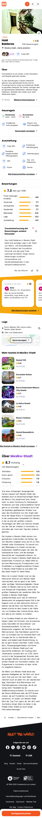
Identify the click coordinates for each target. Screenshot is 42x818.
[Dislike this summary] (37, 270)
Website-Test (31, 802)
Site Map (12, 807)
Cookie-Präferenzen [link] (25, 807)
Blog (6, 763)
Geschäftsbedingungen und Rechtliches (21, 796)
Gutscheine (10, 802)
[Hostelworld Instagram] (18, 747)
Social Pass (21, 769)
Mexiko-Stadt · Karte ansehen (17, 48)
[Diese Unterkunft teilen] (39, 33)
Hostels (12, 763)
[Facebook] (7, 747)
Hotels (19, 763)
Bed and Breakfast (31, 763)
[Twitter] (13, 747)
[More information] (36, 231)
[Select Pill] (27, 4)
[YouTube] (24, 747)
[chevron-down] (23, 464)
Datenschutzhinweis (21, 791)
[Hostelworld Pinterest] (29, 747)
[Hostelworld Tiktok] (34, 747)
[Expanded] (5, 717)
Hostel (5, 37)
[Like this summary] (32, 270)
